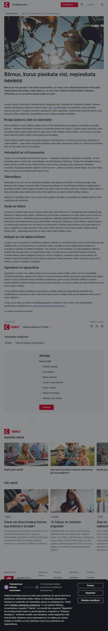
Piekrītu (90, 585)
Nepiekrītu (90, 593)
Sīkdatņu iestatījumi (90, 600)
